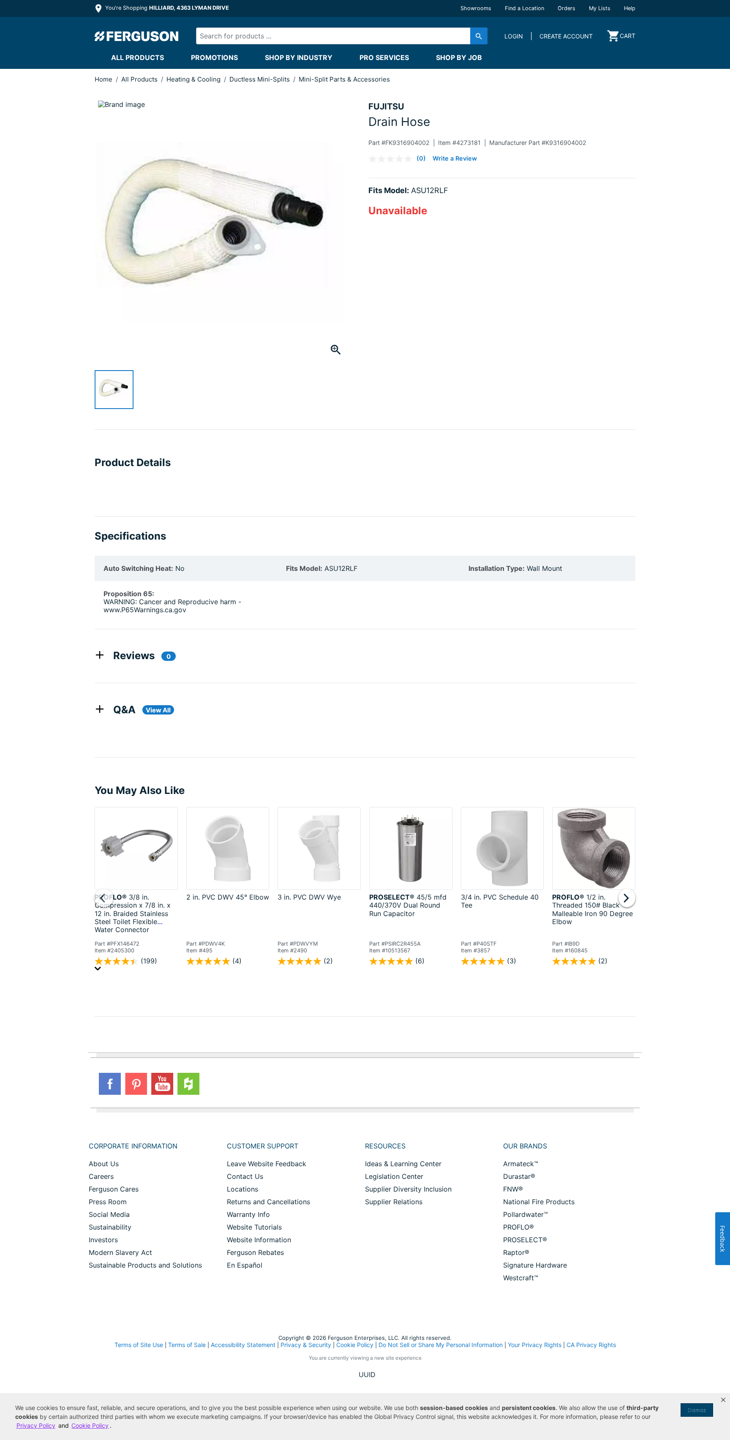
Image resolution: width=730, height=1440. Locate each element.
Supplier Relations (393, 1201)
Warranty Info (248, 1214)
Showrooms (475, 8)
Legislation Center (394, 1176)
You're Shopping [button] (166, 8)
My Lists (599, 8)
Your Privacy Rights (534, 1344)
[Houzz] (188, 1084)
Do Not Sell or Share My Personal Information (441, 1345)
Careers (101, 1176)
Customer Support (262, 1146)
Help (629, 8)
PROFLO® (518, 1227)
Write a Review (455, 158)
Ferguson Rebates (255, 1252)
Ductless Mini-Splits (260, 79)
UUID (367, 1374)
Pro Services (384, 57)
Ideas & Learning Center (403, 1163)
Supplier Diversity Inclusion (408, 1189)
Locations (242, 1189)
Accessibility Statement (243, 1344)
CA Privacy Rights (591, 1344)
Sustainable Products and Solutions (145, 1265)
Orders (566, 8)
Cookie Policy (354, 1344)
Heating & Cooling (194, 79)
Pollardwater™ (525, 1214)
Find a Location (524, 8)
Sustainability (110, 1227)
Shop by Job (459, 57)
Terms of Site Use (138, 1344)
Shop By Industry (298, 57)
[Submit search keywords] (479, 35)
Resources (385, 1146)
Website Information (259, 1239)
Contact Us (245, 1176)
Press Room (108, 1201)
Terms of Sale (187, 1344)
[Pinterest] (136, 1084)
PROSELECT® (525, 1239)
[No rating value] (392, 158)
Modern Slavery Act (120, 1252)
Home (103, 79)
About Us (104, 1163)
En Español (244, 1265)
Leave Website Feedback (266, 1163)
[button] (723, 1400)
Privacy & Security (306, 1344)
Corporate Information (133, 1146)
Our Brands (525, 1146)
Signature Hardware (535, 1265)
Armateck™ (520, 1163)
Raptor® (516, 1252)
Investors (103, 1239)
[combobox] (334, 35)
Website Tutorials (254, 1227)
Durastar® (519, 1176)
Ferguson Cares (114, 1189)
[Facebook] (110, 1084)
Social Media (109, 1214)
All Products (137, 57)
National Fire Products (539, 1201)
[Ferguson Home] (137, 36)
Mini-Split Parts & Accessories (344, 79)
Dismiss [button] (697, 1410)
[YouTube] (162, 1084)
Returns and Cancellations (268, 1201)
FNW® (513, 1189)
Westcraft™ (520, 1278)
